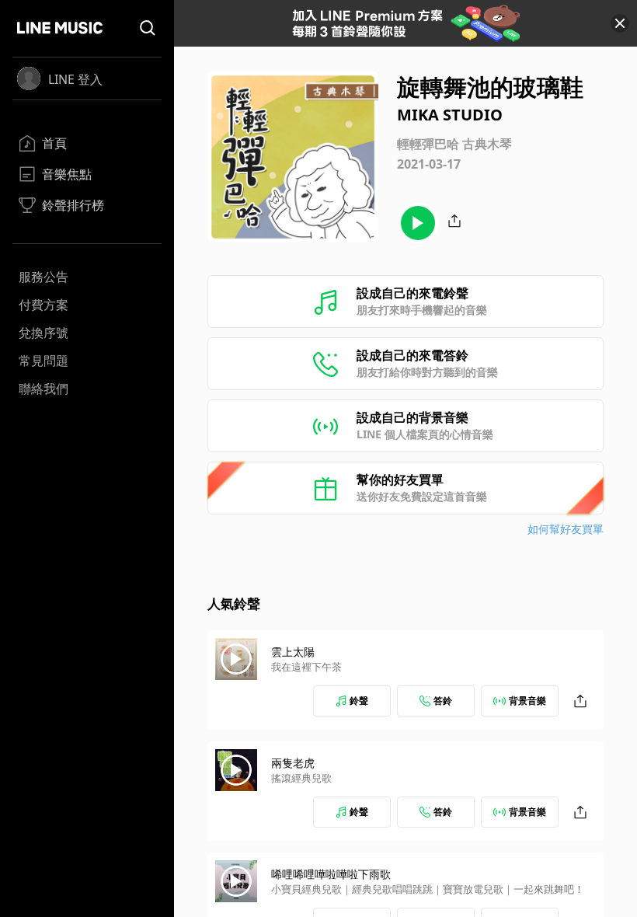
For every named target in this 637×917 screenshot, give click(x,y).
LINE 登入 (75, 79)
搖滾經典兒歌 (301, 778)
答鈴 (442, 700)
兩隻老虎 (293, 762)
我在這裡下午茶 (306, 667)
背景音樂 (527, 700)
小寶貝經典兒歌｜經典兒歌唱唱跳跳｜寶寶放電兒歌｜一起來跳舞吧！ (427, 889)
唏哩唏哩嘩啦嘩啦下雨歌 (331, 873)
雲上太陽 (293, 651)
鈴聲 (359, 700)
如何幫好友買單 (565, 528)
